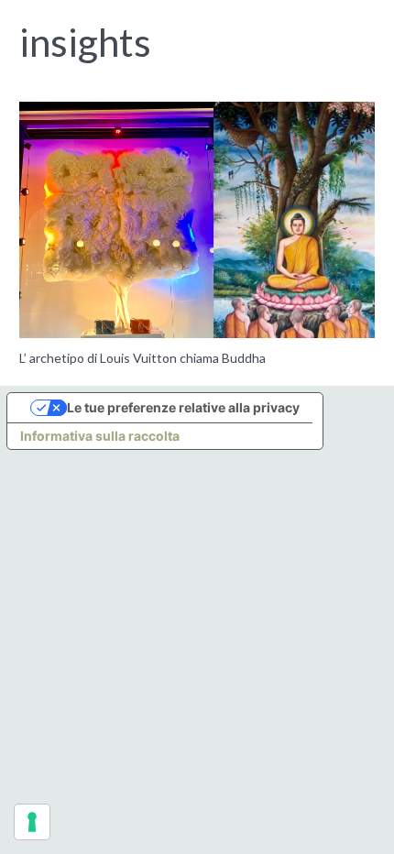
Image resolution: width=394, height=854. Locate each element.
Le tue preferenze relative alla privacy (183, 407)
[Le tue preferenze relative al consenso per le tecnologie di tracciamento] (32, 822)
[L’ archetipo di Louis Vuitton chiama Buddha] (197, 220)
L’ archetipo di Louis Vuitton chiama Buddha (142, 358)
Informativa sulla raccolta (100, 435)
